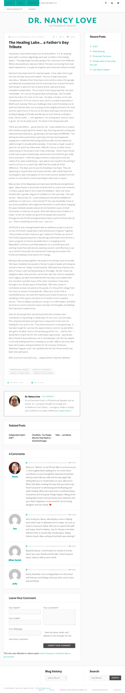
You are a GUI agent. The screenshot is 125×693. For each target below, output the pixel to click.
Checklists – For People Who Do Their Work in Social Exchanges (41, 438)
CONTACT (32, 9)
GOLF (95, 46)
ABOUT (10, 3)
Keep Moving (99, 51)
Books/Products (100, 690)
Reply (73, 463)
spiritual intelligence (44, 373)
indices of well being (20, 373)
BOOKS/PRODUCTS (14, 9)
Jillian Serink (15, 560)
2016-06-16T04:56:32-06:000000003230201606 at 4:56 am (51, 570)
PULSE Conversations (21, 37)
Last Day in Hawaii (101, 69)
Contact (117, 690)
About (41, 690)
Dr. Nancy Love (62, 21)
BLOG (21, 3)
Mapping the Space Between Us (43, 3)
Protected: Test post (102, 56)
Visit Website (48, 396)
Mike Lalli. (46, 688)
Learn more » (65, 410)
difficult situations (42, 369)
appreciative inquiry (19, 369)
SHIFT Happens (38, 37)
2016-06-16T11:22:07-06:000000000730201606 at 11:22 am (52, 514)
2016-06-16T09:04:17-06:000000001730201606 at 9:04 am (51, 546)
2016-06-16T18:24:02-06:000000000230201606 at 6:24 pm (51, 463)
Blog (52, 690)
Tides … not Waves (63, 435)
